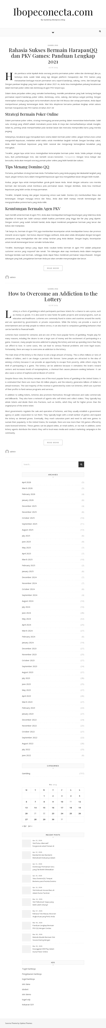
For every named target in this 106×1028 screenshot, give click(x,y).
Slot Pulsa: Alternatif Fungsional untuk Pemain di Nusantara (43, 845)
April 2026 (26, 482)
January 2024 (28, 642)
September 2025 (29, 524)
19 (79, 807)
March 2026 (27, 488)
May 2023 (26, 690)
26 (79, 813)
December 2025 (29, 506)
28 (35, 819)
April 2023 (26, 696)
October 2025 (28, 518)
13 (26, 807)
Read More (53, 268)
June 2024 (26, 613)
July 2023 (26, 678)
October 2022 (28, 731)
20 (26, 813)
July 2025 (26, 535)
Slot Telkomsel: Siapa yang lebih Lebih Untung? (43, 903)
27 (26, 819)
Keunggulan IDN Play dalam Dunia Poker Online (43, 950)
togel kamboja (28, 979)
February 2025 (28, 565)
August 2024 (27, 601)
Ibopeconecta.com (53, 11)
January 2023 (28, 713)
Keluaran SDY (28, 1004)
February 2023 (28, 708)
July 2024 (26, 607)
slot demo (26, 994)
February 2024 (28, 636)
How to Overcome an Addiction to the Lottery (53, 296)
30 (53, 819)
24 (62, 813)
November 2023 (29, 654)
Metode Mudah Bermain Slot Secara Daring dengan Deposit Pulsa (44, 939)
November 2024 (29, 583)
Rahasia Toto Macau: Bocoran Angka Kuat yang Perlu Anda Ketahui (44, 915)
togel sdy (26, 999)
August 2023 (27, 672)
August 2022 (27, 743)
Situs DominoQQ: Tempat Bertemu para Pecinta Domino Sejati (44, 880)
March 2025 (27, 559)
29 (44, 819)
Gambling (53, 45)
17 (62, 807)
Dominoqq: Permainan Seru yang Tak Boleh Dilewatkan (43, 868)
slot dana (26, 984)
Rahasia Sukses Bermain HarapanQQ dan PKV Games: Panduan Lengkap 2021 (53, 55)
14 (35, 807)
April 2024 (26, 624)
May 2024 (26, 618)
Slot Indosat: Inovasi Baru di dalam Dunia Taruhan (43, 891)
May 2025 (26, 547)
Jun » (30, 826)
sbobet (25, 989)
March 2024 (27, 630)
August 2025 (27, 529)
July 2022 (26, 749)
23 (53, 813)
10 (62, 801)
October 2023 (28, 660)
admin (13, 277)
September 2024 (29, 595)
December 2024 (29, 577)
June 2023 (26, 684)
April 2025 (26, 553)
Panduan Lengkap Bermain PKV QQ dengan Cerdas (43, 926)
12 (79, 801)
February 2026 (28, 494)
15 (44, 807)
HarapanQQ (70, 157)
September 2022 (29, 737)
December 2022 (29, 719)
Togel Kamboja (29, 968)
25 (71, 813)
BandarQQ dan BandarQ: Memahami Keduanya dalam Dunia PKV (44, 856)
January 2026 (28, 500)
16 (53, 807)
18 (71, 807)
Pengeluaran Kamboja (31, 974)
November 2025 (29, 512)
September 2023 (29, 666)
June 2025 (26, 541)
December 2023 (29, 648)
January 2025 (28, 571)
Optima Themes (26, 1023)
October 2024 (28, 589)
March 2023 (27, 702)
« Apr (24, 826)
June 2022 (26, 755)
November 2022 (29, 725)
